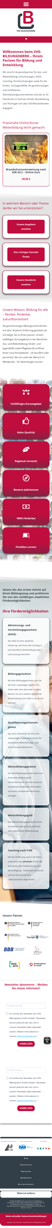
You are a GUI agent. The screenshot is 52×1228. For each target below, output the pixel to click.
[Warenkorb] (26, 39)
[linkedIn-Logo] (38, 1148)
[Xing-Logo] (41, 1148)
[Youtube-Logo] (49, 1148)
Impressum (26, 1171)
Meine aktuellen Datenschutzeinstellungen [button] (26, 1216)
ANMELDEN (26, 1044)
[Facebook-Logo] (43, 1148)
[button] (26, 4)
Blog (26, 1158)
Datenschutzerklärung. (27, 1036)
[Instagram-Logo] (46, 1148)
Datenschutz (26, 1165)
